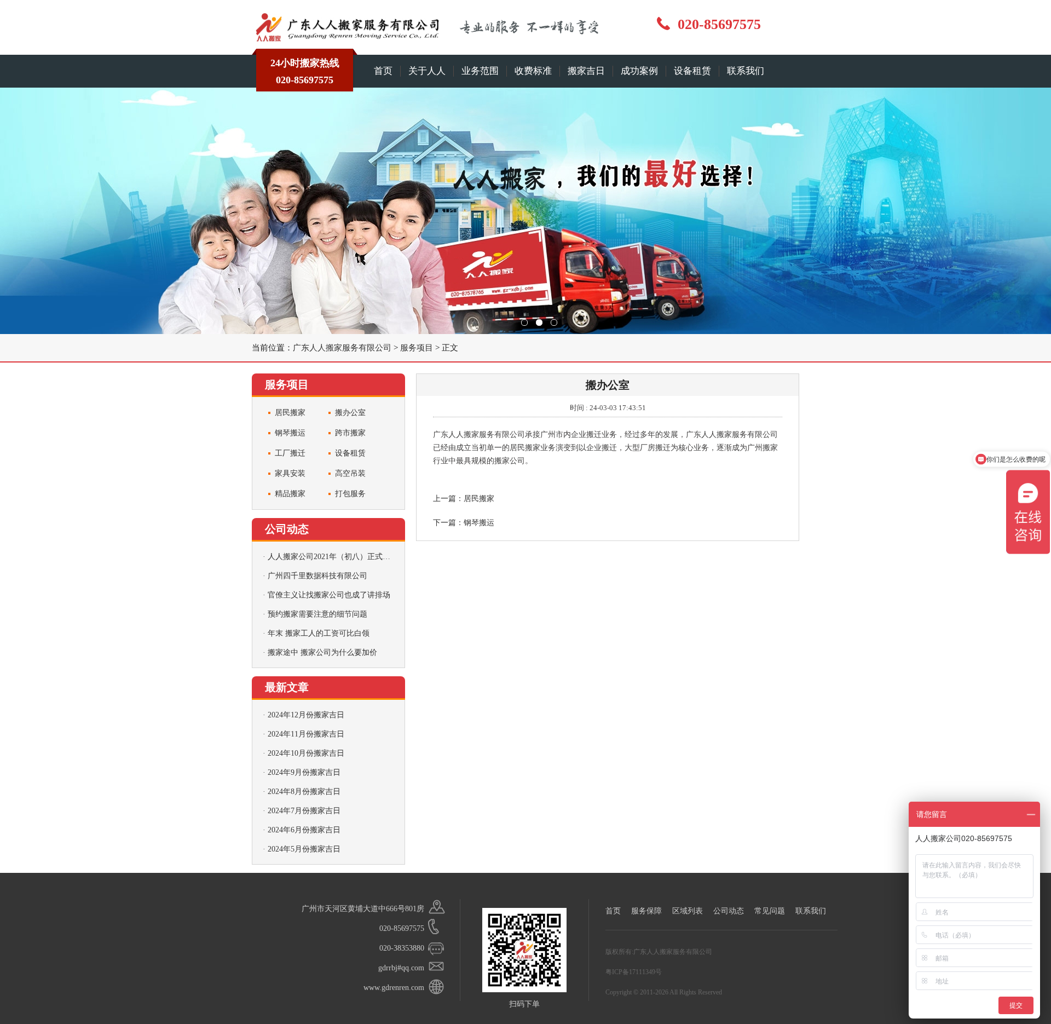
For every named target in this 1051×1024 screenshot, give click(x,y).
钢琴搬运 (290, 433)
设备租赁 (692, 71)
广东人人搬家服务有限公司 (342, 347)
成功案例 (639, 71)
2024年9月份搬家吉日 (304, 772)
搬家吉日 (586, 71)
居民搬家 (290, 413)
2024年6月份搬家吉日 (304, 830)
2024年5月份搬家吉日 (304, 849)
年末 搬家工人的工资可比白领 (318, 633)
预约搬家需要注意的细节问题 (317, 614)
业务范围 (480, 71)
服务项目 (416, 347)
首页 (383, 71)
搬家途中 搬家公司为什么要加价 (322, 652)
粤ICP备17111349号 (633, 972)
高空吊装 (350, 473)
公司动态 (728, 911)
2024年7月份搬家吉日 (304, 811)
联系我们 (745, 71)
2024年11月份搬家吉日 (306, 734)
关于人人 (427, 71)
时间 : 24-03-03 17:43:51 (608, 407)
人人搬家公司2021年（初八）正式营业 (333, 557)
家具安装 (290, 473)
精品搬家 (290, 494)
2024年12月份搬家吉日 (306, 715)
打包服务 (350, 494)
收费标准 (533, 71)
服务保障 (646, 911)
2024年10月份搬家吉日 (306, 753)
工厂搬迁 (290, 453)
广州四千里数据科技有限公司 (317, 576)
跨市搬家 (350, 433)
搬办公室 (350, 413)
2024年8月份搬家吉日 (304, 791)
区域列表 (687, 911)
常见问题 (769, 911)
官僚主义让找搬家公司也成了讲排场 (329, 595)
